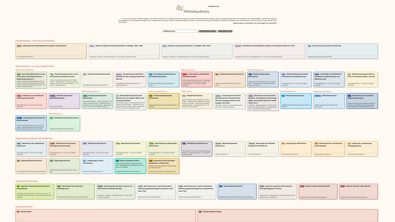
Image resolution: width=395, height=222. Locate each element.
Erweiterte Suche (225, 31)
